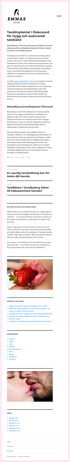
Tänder (28, 157)
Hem (9, 442)
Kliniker (12, 346)
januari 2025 (13, 420)
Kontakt (10, 451)
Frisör (11, 341)
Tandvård (12, 359)
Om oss (9, 446)
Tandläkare (13, 357)
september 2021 (14, 431)
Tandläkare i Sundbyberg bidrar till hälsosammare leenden (30, 321)
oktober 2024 (14, 425)
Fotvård (11, 339)
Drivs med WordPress (24, 456)
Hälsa (11, 344)
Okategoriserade (15, 349)
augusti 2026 (13, 418)
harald (11, 157)
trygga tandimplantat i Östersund (25, 81)
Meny (59, 16)
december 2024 (14, 423)
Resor (11, 352)
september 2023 (15, 428)
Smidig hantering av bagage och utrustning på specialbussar (30, 314)
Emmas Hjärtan (11, 456)
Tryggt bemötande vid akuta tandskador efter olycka (28, 306)
